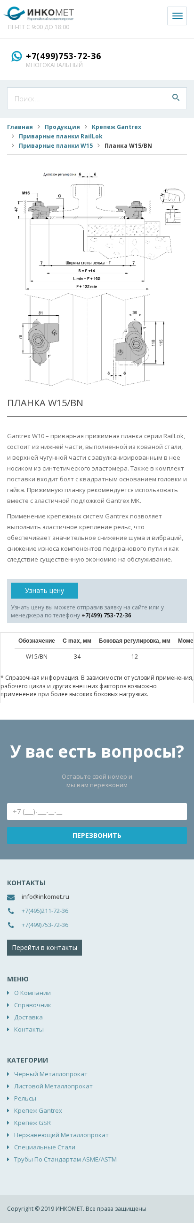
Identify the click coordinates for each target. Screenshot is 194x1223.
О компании (32, 992)
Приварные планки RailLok (61, 136)
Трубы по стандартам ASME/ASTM (65, 1159)
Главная (20, 127)
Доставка (28, 1017)
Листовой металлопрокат (53, 1086)
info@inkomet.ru (45, 896)
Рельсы (25, 1098)
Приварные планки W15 (56, 146)
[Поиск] (175, 98)
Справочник (32, 1005)
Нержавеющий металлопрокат (61, 1135)
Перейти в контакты (44, 947)
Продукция (62, 127)
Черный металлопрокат (51, 1074)
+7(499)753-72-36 (63, 56)
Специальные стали (44, 1147)
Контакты (29, 1029)
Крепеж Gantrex (116, 127)
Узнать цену (44, 590)
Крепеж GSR (32, 1122)
